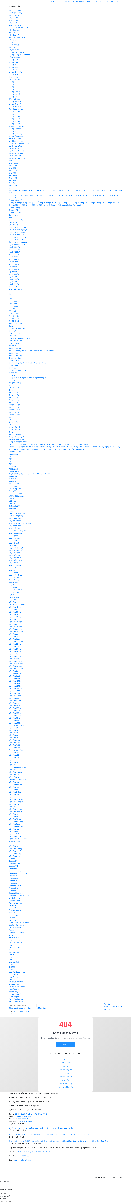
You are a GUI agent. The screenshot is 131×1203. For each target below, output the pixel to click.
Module (11, 511)
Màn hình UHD (14, 740)
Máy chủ (65, 1066)
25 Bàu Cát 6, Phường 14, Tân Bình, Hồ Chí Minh (32, 1152)
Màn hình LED (14, 755)
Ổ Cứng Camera (15, 910)
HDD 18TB (115, 195)
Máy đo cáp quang (80, 444)
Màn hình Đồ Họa (15, 854)
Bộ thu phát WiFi (15, 506)
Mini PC (12, 42)
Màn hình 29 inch (15, 624)
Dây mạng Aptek (77, 449)
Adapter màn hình (15, 841)
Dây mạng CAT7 (36, 447)
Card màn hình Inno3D (17, 232)
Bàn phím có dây (15, 348)
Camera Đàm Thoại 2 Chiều (19, 895)
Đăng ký (119, 1)
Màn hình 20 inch (15, 649)
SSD (10, 190)
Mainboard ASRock (16, 156)
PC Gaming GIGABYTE (17, 52)
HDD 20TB (13, 198)
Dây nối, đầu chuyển (16, 932)
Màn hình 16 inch (15, 661)
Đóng (3, 1199)
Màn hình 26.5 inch (16, 632)
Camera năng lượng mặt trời (20, 873)
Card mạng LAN (15, 489)
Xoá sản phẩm (5, 1196)
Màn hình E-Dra (15, 797)
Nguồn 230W (14, 286)
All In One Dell (14, 32)
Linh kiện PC (65, 1059)
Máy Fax (12, 570)
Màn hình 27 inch (15, 629)
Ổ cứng (11, 188)
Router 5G (13, 481)
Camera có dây (15, 863)
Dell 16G (12, 969)
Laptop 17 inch (14, 114)
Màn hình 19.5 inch (16, 651)
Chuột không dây (15, 363)
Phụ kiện (65, 1080)
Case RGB (12, 336)
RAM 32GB (13, 175)
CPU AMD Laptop (16, 99)
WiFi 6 (11, 459)
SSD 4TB (114, 190)
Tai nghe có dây (25, 378)
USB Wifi (12, 498)
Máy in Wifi (13, 540)
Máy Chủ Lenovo (15, 977)
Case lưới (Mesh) (15, 341)
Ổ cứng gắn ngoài (16, 200)
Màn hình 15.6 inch (16, 664)
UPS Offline (13, 587)
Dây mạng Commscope (32, 449)
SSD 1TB (100, 190)
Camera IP (13, 861)
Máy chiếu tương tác (17, 548)
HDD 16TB (107, 195)
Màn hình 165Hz (15, 708)
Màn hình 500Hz (15, 676)
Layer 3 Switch (14, 427)
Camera (20, 1008)
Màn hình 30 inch (15, 622)
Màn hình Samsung (16, 821)
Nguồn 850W (14, 257)
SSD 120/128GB (56, 190)
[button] (130, 1185)
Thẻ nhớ (12, 918)
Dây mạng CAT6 (63, 447)
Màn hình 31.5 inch (16, 619)
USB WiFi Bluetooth (16, 496)
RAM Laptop (13, 163)
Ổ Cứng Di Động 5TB (17, 205)
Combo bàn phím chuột (18, 370)
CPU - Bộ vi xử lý (15, 289)
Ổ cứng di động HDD (46, 203)
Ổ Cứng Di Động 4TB (113, 203)
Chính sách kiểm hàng (75, 1141)
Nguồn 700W (14, 264)
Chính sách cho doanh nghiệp (55, 1141)
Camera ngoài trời (16, 871)
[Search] (36, 1005)
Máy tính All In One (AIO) (18, 28)
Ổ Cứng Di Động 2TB (79, 203)
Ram (10, 161)
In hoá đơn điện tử (83, 1134)
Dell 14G (12, 965)
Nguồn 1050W (14, 252)
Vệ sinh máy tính (15, 992)
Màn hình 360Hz (15, 683)
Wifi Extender (14, 469)
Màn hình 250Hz (15, 693)
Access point (14, 484)
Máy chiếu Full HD (16, 560)
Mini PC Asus (14, 45)
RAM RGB (12, 173)
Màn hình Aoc (14, 787)
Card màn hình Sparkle (17, 227)
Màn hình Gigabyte (16, 799)
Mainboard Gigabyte (17, 151)
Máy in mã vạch (15, 572)
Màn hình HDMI (14, 775)
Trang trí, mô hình (15, 942)
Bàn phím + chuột (15, 323)
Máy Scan (12, 568)
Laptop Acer (13, 74)
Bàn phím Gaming (15, 355)
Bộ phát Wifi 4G (31, 474)
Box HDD (12, 920)
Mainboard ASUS (15, 146)
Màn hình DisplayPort (17, 772)
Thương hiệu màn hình (17, 780)
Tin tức (31, 1128)
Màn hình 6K (13, 730)
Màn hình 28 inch (15, 627)
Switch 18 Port (14, 407)
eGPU (11, 217)
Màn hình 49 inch (15, 607)
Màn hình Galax (15, 834)
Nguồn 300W (14, 284)
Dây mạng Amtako (49, 449)
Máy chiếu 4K (14, 563)
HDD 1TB (26, 195)
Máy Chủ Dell (14, 962)
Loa (10, 385)
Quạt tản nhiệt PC (15, 314)
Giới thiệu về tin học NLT (18, 1128)
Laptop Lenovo (14, 67)
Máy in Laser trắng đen (18, 531)
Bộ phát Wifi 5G (44, 474)
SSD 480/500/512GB (88, 190)
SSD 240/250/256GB (71, 190)
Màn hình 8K (13, 728)
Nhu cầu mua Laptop (17, 126)
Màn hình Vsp (14, 829)
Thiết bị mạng (66, 1073)
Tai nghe (12, 375)
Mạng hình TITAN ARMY (18, 839)
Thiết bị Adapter (15, 928)
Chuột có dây (14, 360)
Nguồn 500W (14, 274)
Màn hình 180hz (15, 701)
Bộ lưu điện (13, 582)
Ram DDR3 (13, 171)
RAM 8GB (12, 180)
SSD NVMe (16, 190)
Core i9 (11, 299)
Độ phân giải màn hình (17, 725)
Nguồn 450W (14, 277)
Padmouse (13, 373)
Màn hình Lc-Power (16, 809)
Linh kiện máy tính (31, 1008)
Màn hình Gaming (15, 849)
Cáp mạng (13, 1008)
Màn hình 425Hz (15, 681)
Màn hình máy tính (65, 1070)
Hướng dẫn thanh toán (43, 1134)
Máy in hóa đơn (15, 526)
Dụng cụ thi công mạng (18, 442)
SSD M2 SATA (26, 190)
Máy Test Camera (66, 444)
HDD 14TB (98, 195)
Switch (11, 390)
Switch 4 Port (14, 425)
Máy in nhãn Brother (30, 523)
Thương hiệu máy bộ (17, 13)
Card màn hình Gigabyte (18, 230)
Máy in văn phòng (16, 528)
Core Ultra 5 (13, 301)
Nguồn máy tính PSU (17, 244)
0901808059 (23, 1119)
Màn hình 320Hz (15, 686)
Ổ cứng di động (15, 203)
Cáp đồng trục (14, 905)
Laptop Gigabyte (15, 72)
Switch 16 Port (14, 410)
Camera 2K (13, 883)
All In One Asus (14, 30)
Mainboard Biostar (16, 153)
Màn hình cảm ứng (16, 851)
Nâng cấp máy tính (16, 984)
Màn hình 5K (13, 733)
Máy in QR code (15, 521)
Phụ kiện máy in (15, 597)
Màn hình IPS (14, 752)
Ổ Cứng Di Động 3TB (96, 203)
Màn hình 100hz (15, 715)
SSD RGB (46, 190)
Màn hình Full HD (15, 745)
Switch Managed (15, 434)
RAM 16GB (13, 178)
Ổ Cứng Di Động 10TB (51, 205)
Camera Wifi (13, 866)
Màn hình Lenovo (15, 812)
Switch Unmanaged (16, 437)
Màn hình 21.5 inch (16, 646)
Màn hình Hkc (14, 804)
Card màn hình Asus (16, 235)
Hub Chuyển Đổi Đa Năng (19, 923)
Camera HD (13, 888)
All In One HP (14, 35)
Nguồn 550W (14, 272)
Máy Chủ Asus (14, 974)
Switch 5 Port (14, 422)
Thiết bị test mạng (16, 444)
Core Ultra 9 (13, 306)
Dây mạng (13, 447)
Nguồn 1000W (14, 254)
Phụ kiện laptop (15, 138)
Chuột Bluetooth (29, 363)
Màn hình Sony (14, 824)
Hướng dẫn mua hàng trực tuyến (21, 1134)
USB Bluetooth (14, 501)
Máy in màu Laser (15, 533)
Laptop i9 (12, 89)
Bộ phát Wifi (13, 454)
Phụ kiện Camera (15, 903)
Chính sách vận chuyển (18, 1141)
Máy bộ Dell (13, 18)
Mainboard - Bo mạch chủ (19, 143)
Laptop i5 (12, 84)
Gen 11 (11, 955)
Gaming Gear (65, 1063)
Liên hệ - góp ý (48, 1128)
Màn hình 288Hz (15, 723)
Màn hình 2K (13, 738)
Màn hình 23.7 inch (16, 641)
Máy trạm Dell (14, 50)
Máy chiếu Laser (15, 555)
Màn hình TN (13, 762)
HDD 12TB (90, 195)
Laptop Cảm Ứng (15, 134)
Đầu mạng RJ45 (15, 452)
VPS (10, 950)
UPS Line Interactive (16, 590)
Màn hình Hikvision (16, 802)
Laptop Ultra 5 (14, 92)
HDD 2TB (34, 195)
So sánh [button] (4, 1181)
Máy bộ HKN (14, 20)
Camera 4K (13, 881)
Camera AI (13, 876)
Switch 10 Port (14, 415)
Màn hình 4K (13, 735)
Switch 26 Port (14, 400)
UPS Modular (14, 592)
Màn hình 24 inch (15, 637)
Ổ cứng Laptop (14, 208)
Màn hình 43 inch (15, 609)
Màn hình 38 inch (15, 612)
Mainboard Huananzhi (17, 158)
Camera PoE (13, 878)
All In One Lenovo (15, 40)
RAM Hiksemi (14, 185)
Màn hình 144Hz (15, 711)
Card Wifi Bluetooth (16, 494)
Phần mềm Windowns (17, 1001)
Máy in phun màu (15, 535)
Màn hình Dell (14, 794)
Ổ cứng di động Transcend (70, 205)
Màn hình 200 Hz (15, 698)
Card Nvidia (13, 225)
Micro (11, 935)
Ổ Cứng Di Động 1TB (62, 203)
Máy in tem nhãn (15, 523)
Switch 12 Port (14, 412)
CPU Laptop (13, 77)
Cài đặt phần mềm (16, 994)
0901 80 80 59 (44, 1102)
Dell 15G (12, 967)
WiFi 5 (11, 461)
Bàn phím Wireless (32, 351)
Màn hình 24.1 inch (16, 671)
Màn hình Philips (15, 819)
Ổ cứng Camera (15, 212)
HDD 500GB (17, 195)
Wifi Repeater (14, 471)
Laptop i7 (12, 87)
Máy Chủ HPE (14, 952)
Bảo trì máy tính (15, 989)
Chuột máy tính (15, 358)
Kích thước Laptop (16, 109)
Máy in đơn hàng (15, 518)
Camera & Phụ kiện (65, 1087)
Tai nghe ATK (14, 378)
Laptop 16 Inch (14, 116)
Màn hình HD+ (14, 748)
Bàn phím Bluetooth (47, 351)
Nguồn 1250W (14, 249)
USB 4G (12, 503)
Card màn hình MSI (16, 220)
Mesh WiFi (13, 466)
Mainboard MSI (14, 148)
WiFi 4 (11, 464)
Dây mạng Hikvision (108, 447)
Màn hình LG (13, 814)
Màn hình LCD (14, 757)
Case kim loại (14, 343)
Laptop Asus (13, 62)
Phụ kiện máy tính (15, 937)
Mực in (11, 595)
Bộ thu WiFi (13, 508)
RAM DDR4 (13, 168)
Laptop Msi (13, 69)
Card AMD (13, 222)
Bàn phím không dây (17, 351)
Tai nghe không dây (39, 378)
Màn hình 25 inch (15, 634)
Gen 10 (11, 960)
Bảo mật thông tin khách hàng (96, 1141)
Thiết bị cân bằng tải (17, 513)
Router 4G (13, 479)
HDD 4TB (49, 195)
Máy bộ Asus (14, 15)
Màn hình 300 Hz (15, 688)
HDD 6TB (65, 195)
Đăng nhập (110, 1)
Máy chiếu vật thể (16, 550)
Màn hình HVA (14, 765)
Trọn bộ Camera (15, 908)
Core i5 (11, 294)
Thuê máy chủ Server (17, 947)
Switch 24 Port (14, 402)
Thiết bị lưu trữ (14, 940)
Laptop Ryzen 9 (15, 106)
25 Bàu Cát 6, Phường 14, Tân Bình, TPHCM (32, 1114)
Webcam (12, 930)
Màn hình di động (15, 846)
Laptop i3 (12, 82)
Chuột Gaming (14, 368)
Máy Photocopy (15, 565)
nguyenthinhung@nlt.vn (23, 1116)
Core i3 (11, 291)
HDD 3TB (41, 195)
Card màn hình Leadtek (18, 242)
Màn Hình (42, 1008)
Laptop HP (13, 64)
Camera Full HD (15, 886)
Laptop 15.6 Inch (15, 119)
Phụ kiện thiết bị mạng (17, 439)
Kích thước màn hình (17, 605)
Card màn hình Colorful (18, 240)
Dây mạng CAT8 (23, 447)
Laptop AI (12, 131)
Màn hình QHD (14, 743)
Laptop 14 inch (14, 121)
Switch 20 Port (14, 405)
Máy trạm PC (14, 47)
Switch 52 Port (14, 392)
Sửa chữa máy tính (16, 982)
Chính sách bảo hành (35, 1141)
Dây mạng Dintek (63, 449)
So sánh (3, 1194)
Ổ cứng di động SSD (29, 203)
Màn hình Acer (14, 782)
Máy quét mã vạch (16, 575)
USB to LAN (13, 915)
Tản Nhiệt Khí (14, 316)
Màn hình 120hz (15, 713)
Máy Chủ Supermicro (17, 972)
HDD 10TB (81, 195)
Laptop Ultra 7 (14, 94)
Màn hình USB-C (15, 770)
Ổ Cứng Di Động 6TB (34, 205)
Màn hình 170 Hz (15, 706)
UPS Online (13, 585)
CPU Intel (12, 309)
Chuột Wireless (41, 363)
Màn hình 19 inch (15, 654)
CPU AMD (12, 311)
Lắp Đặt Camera (15, 898)
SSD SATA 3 (37, 190)
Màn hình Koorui (15, 836)
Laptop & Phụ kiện (65, 1077)
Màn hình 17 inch (15, 659)
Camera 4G (13, 868)
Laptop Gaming (15, 129)
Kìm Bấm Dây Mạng (16, 925)
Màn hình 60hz (14, 720)
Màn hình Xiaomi (15, 831)
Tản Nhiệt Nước (15, 318)
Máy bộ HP (13, 23)
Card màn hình (14, 215)
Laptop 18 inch (14, 111)
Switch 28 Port (14, 397)
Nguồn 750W (14, 262)
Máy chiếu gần (14, 553)
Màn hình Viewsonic (16, 826)
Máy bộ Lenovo (15, 25)
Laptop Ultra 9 (14, 97)
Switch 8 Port (14, 417)
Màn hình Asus (14, 789)
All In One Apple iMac (17, 37)
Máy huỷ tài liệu (15, 577)
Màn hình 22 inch (15, 644)
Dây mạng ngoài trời (93, 447)
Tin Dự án (38, 1128)
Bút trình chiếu (14, 580)
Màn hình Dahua (15, 792)
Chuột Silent (13, 365)
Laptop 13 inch (14, 124)
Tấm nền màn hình (16, 750)
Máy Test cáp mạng (50, 444)
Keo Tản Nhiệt (14, 321)
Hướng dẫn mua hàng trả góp (63, 1134)
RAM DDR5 (13, 166)
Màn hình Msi (14, 817)
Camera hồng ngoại (16, 893)
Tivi (10, 844)
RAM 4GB (12, 183)
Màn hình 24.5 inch (16, 669)
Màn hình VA (13, 760)
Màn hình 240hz (15, 696)
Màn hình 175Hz (15, 703)
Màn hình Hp (13, 807)
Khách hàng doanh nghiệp (65, 1128)
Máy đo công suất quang (33, 444)
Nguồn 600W (14, 269)
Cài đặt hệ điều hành (17, 987)
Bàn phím (12, 326)
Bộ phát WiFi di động (17, 474)
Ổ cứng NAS (13, 210)
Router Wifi (13, 476)
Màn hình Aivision (15, 785)
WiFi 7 (11, 457)
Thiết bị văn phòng (65, 1084)
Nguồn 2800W (14, 247)
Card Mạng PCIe (15, 486)
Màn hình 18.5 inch (16, 656)
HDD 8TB (73, 195)
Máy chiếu (13, 545)
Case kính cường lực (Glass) (19, 338)
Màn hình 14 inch (15, 666)
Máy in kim (13, 600)
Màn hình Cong (14, 856)
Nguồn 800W (14, 259)
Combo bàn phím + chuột (19, 328)
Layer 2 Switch (14, 429)
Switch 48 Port (14, 395)
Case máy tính (14, 333)
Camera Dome (14, 891)
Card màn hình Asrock (17, 237)
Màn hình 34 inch (15, 614)
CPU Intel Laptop (15, 79)
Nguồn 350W (14, 281)
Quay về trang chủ (65, 1044)
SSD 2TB (107, 190)
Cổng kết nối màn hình (17, 767)
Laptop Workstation (16, 136)
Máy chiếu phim (15, 558)
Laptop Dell (13, 60)
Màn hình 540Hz (15, 678)
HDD (10, 195)
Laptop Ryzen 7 (15, 104)
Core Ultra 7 (13, 304)
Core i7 (11, 296)
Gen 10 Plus (13, 957)
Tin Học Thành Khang (26, 1121)
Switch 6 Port (14, 420)
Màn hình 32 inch (15, 617)
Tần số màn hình (15, 674)
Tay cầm (12, 380)
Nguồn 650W (14, 267)
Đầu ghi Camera (15, 900)
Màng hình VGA (15, 777)
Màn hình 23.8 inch (16, 639)
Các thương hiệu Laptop (18, 57)
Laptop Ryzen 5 (15, 101)
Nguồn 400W (14, 279)
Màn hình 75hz (14, 718)
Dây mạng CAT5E (77, 447)
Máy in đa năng (15, 538)
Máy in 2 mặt (14, 543)
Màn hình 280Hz (15, 691)
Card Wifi (12, 491)
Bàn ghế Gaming (15, 383)
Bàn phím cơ (13, 353)
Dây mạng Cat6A (50, 447)
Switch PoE (13, 432)
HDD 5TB (57, 195)
